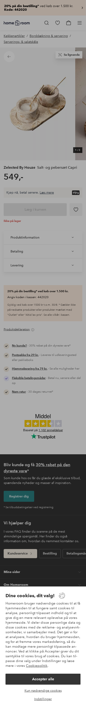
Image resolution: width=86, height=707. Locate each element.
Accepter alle (43, 679)
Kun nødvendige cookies (43, 691)
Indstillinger (43, 699)
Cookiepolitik (36, 666)
